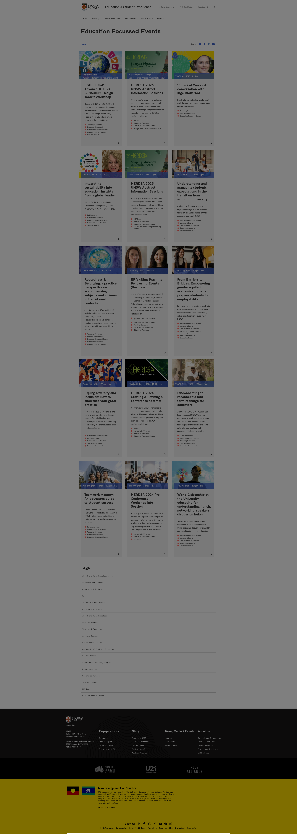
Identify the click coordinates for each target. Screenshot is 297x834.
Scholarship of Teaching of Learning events (147, 129)
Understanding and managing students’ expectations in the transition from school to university (192, 191)
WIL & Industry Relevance (143, 327)
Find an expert (105, 742)
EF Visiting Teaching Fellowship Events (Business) (146, 283)
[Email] (200, 44)
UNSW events (170, 742)
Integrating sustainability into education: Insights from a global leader (99, 189)
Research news (171, 745)
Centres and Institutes (208, 749)
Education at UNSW (107, 749)
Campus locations (205, 745)
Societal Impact (93, 135)
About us (204, 731)
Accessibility (152, 828)
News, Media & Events (179, 731)
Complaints (191, 828)
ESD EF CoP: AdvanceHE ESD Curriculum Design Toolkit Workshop (98, 91)
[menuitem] (85, 18)
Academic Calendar (140, 753)
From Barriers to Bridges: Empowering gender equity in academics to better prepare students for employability (193, 289)
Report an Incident (166, 828)
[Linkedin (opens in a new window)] (213, 44)
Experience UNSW (139, 738)
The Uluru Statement (106, 807)
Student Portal (138, 749)
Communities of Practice (96, 132)
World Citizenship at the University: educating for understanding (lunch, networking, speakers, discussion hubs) (194, 504)
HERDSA (137, 120)
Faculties (202, 7)
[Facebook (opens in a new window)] (204, 44)
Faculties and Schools (207, 742)
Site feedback (180, 828)
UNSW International (140, 742)
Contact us (103, 738)
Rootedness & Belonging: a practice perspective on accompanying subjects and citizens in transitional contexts (100, 291)
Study (136, 731)
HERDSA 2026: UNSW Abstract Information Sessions (147, 89)
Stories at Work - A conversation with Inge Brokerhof (191, 89)
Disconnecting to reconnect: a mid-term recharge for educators (190, 399)
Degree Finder (138, 745)
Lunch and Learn (186, 223)
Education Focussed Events (97, 129)
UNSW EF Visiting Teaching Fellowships (144, 319)
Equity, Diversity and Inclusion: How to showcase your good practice (100, 399)
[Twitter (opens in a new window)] (209, 44)
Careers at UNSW (106, 745)
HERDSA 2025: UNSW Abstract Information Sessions (147, 187)
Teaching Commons (94, 124)
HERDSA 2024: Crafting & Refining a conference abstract (147, 397)
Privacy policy (121, 828)
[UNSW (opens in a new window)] (90, 7)
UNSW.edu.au (71, 725)
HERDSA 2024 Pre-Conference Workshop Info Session (146, 500)
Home (83, 44)
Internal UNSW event (95, 336)
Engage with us (109, 731)
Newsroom (168, 738)
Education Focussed (95, 127)
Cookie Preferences (106, 828)
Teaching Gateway (165, 7)
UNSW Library (203, 753)
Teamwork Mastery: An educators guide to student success (99, 498)
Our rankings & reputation (209, 738)
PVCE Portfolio (186, 7)
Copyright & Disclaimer (137, 828)
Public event (92, 215)
